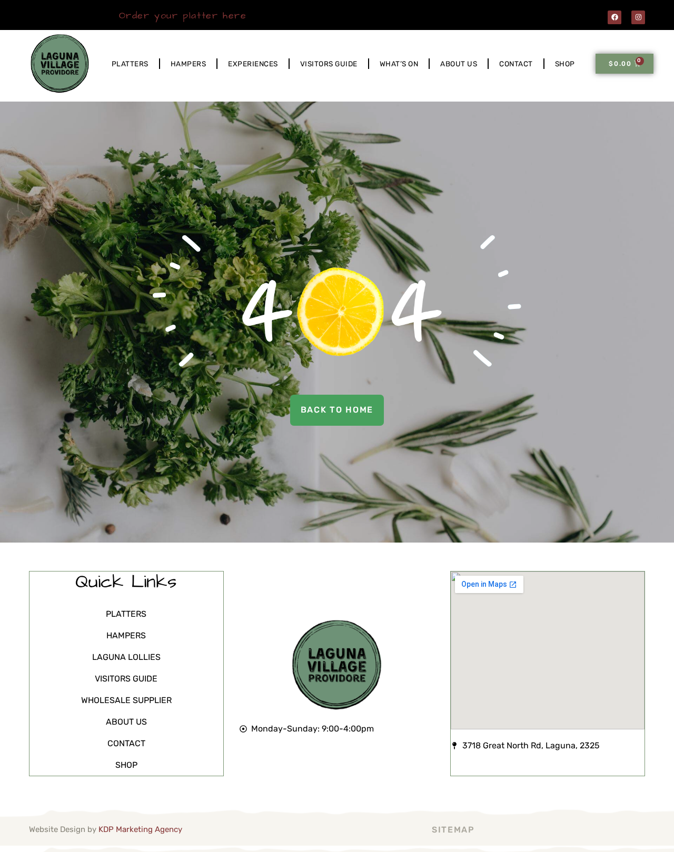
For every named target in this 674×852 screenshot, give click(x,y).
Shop (565, 63)
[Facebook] (614, 17)
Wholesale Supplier (126, 700)
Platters (130, 63)
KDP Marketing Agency (140, 829)
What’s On (399, 63)
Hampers (188, 63)
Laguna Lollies (126, 657)
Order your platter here (183, 15)
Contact (516, 63)
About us (458, 63)
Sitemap (453, 830)
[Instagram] (638, 17)
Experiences (253, 63)
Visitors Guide (329, 63)
